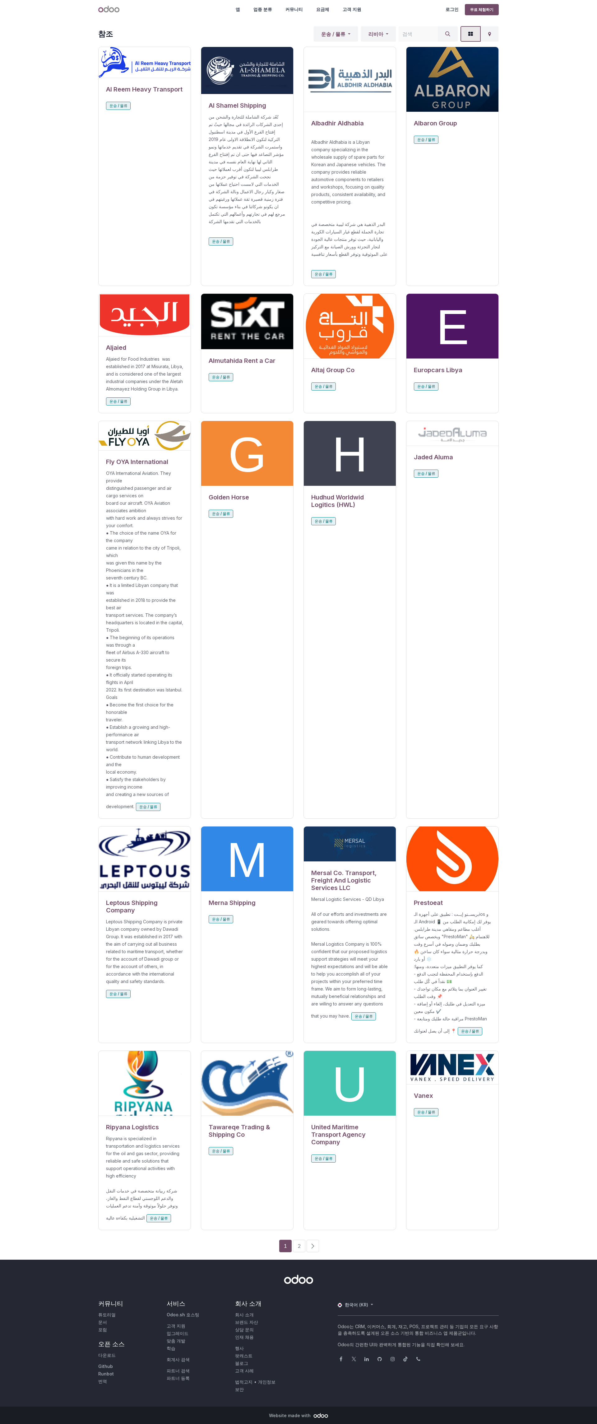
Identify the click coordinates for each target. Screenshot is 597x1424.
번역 (102, 1381)
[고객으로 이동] (145, 62)
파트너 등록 (178, 1378)
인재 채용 (244, 1337)
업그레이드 (177, 1333)
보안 (239, 1389)
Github (105, 1366)
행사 (239, 1348)
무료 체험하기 (481, 9)
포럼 (102, 1329)
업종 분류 (262, 9)
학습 (171, 1348)
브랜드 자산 (246, 1322)
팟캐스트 (243, 1355)
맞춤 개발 (176, 1340)
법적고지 (243, 1381)
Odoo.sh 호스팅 (183, 1314)
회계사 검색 (178, 1359)
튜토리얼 (107, 1314)
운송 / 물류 (333, 34)
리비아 (375, 34)
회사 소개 (244, 1314)
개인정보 (266, 1381)
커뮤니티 (294, 9)
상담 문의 (244, 1329)
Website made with (290, 1415)
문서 (102, 1322)
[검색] (447, 34)
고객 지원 (352, 9)
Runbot (106, 1373)
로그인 (452, 9)
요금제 (322, 9)
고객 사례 (244, 1370)
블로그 (241, 1363)
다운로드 (107, 1355)
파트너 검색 (178, 1370)
